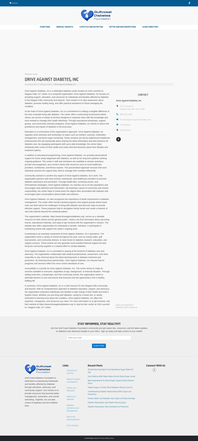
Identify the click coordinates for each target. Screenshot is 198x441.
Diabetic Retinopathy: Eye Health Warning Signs (107, 402)
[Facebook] (118, 139)
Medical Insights (64, 27)
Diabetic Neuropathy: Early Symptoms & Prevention (108, 406)
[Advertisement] (99, 55)
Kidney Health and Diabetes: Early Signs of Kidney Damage (111, 398)
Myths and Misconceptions (122, 27)
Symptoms (45, 27)
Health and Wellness (71, 397)
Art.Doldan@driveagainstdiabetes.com (135, 119)
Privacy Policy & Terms (107, 438)
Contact (15, 3)
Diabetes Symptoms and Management (73, 408)
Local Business (31, 84)
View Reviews (125, 130)
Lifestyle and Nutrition (91, 27)
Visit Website (125, 124)
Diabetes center (31, 74)
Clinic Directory (150, 27)
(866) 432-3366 (126, 114)
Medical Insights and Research (73, 380)
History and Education (71, 389)
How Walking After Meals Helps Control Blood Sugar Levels (111, 376)
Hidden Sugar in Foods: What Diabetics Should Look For (110, 387)
